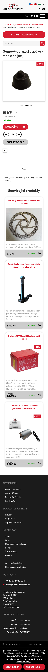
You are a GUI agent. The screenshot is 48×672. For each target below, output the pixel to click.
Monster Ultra (37, 24)
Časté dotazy (11, 551)
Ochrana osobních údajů (15, 567)
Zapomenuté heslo (13, 522)
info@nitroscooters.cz (18, 584)
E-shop (6, 24)
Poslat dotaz (15, 142)
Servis (8, 547)
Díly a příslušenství (20, 24)
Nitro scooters (15, 644)
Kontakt (8, 555)
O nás (7, 540)
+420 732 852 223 (15, 580)
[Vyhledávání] (26, 16)
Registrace (10, 518)
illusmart (42, 644)
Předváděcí (10, 501)
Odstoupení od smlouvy (15, 544)
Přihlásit (8, 514)
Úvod (7, 536)
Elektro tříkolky (11, 493)
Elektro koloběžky (12, 489)
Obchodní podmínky (14, 563)
